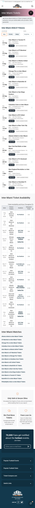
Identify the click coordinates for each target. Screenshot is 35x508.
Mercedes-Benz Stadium (20, 286)
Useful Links (7, 483)
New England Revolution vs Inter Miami (11, 314)
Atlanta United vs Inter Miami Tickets (12, 336)
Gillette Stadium (20, 312)
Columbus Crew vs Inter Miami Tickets (12, 346)
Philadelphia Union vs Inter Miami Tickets (13, 381)
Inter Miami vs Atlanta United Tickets (12, 349)
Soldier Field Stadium (20, 238)
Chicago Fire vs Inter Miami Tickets (12, 343)
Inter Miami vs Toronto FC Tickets (11, 375)
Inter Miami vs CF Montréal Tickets (11, 352)
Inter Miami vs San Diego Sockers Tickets (13, 372)
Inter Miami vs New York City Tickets (12, 369)
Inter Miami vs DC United (11, 272)
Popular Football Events (11, 461)
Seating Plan (21, 242)
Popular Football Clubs (11, 468)
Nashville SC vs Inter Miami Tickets (12, 378)
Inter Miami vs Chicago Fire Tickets (12, 356)
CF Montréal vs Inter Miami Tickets (11, 339)
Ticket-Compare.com (10, 476)
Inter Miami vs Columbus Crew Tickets (12, 359)
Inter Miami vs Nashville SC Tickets (12, 365)
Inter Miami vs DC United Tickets (11, 362)
